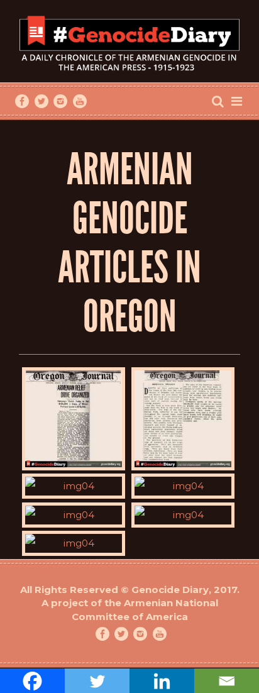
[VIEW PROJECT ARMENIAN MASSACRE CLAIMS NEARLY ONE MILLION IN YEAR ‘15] (183, 515)
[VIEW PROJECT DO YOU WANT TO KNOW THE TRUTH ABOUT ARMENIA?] (183, 486)
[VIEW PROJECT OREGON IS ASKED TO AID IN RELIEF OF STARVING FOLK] (73, 515)
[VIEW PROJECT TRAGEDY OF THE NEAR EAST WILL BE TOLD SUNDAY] (73, 486)
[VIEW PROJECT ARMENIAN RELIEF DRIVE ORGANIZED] (73, 418)
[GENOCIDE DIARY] (129, 42)
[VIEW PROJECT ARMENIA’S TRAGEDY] (183, 418)
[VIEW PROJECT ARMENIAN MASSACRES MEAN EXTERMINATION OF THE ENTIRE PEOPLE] (73, 543)
